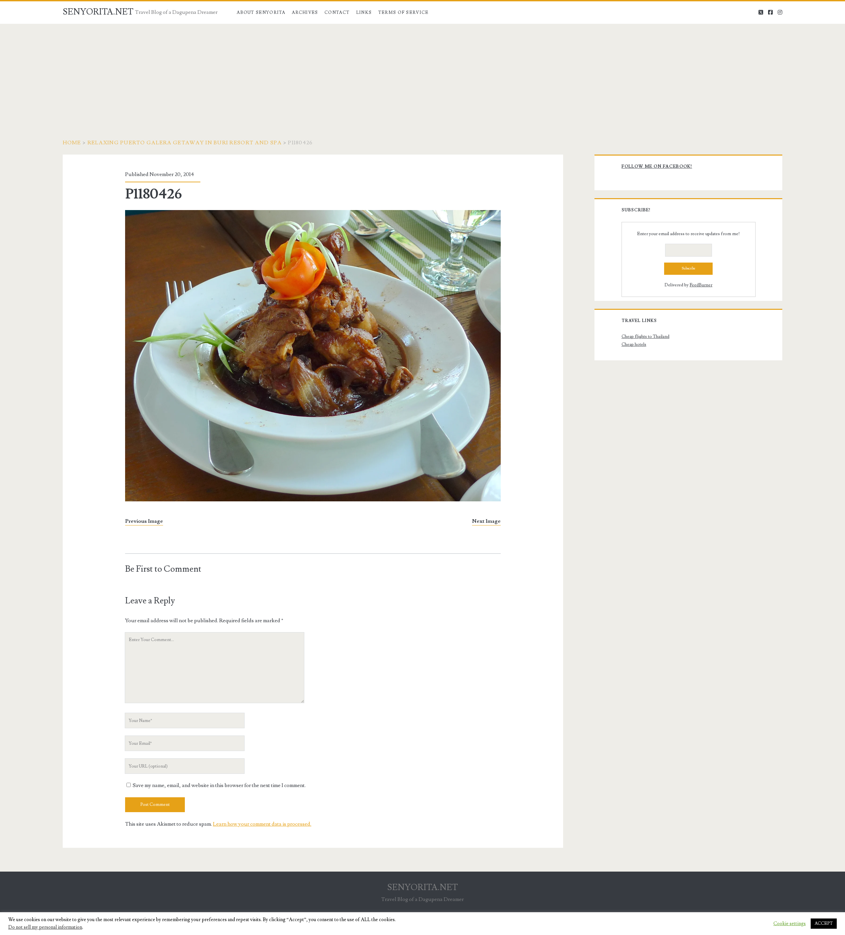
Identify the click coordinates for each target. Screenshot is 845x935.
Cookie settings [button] (789, 924)
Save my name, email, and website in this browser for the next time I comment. (219, 785)
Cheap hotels (634, 344)
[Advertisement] (422, 73)
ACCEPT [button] (824, 923)
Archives (305, 12)
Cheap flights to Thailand (645, 336)
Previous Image (144, 521)
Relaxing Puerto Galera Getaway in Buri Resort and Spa (184, 142)
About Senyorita (261, 12)
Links (364, 12)
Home (72, 142)
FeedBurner (701, 285)
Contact (337, 12)
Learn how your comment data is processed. (262, 824)
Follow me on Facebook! (657, 166)
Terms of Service (403, 12)
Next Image (486, 521)
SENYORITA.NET (98, 12)
